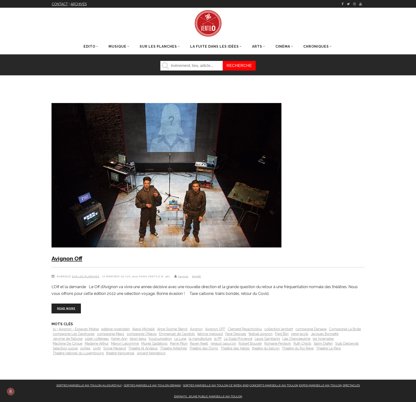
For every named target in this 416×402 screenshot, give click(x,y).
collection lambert (278, 329)
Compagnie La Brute (345, 329)
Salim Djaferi (323, 343)
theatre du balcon (266, 348)
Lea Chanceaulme (296, 339)
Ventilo (183, 276)
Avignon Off (67, 258)
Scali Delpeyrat (346, 343)
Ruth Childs (302, 343)
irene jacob (299, 334)
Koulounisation (160, 339)
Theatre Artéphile (173, 348)
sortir (97, 348)
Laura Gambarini (267, 339)
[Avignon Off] (166, 176)
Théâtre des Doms (203, 348)
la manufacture (200, 339)
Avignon (196, 329)
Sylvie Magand (114, 348)
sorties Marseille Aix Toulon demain (152, 385)
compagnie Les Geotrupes (74, 334)
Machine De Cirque (67, 343)
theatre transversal (120, 353)
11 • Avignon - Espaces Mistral (76, 329)
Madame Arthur (97, 343)
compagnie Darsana (310, 329)
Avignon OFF (215, 329)
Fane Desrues (235, 334)
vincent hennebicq (151, 353)
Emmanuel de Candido (177, 334)
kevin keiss (138, 339)
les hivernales (323, 339)
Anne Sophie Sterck (172, 329)
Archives (79, 4)
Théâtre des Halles (235, 348)
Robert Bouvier (250, 343)
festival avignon (261, 334)
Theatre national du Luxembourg (78, 353)
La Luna (180, 339)
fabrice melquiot (210, 334)
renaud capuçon (223, 343)
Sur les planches (85, 276)
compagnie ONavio (142, 334)
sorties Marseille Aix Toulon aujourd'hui (89, 385)
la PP (217, 339)
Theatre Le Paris (328, 348)
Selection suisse (65, 348)
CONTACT (60, 4)
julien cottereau (97, 339)
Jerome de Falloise (68, 339)
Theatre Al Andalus (143, 348)
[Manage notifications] (10, 391)
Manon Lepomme (125, 343)
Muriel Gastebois (154, 343)
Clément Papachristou (245, 329)
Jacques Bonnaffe (324, 334)
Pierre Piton (179, 343)
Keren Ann (119, 339)
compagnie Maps (110, 334)
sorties (85, 348)
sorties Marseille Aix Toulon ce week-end (216, 385)
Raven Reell (199, 343)
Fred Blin (282, 334)
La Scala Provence (238, 339)
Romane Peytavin (277, 343)
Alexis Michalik (143, 329)
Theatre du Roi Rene (298, 348)
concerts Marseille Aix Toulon (273, 385)
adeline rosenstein (115, 329)
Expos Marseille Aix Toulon (320, 385)
